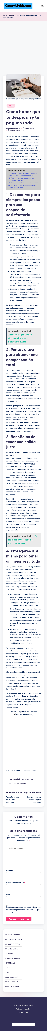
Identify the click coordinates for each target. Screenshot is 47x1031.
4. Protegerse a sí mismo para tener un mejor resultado (22, 186)
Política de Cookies (23, 1009)
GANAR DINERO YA (12, 958)
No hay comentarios (17, 130)
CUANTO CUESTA (12, 944)
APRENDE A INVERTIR (13, 939)
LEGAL (11, 106)
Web (8, 895)
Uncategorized (11, 977)
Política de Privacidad (23, 1005)
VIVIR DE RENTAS (12, 982)
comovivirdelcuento (21, 779)
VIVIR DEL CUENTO (12, 986)
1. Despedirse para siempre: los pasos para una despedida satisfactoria (23, 174)
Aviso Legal (23, 1012)
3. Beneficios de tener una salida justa (23, 183)
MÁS (7, 972)
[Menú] (42, 6)
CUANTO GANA (11, 949)
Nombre (10, 870)
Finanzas (9, 953)
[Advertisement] (23, 45)
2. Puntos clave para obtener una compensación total (21, 179)
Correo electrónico (15, 882)
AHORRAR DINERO (12, 935)
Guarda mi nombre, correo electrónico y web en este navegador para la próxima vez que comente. (23, 909)
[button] (18, 784)
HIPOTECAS (10, 963)
